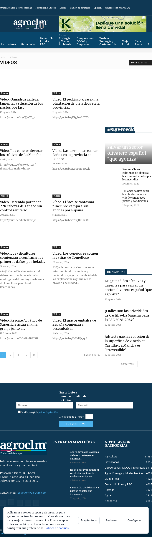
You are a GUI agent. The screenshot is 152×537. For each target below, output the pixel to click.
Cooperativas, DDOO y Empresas (85, 41)
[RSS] (137, 13)
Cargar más (127, 363)
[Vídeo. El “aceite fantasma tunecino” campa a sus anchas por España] (76, 188)
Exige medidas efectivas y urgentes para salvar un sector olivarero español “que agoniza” (126, 144)
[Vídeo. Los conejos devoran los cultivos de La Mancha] (23, 137)
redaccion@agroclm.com (32, 492)
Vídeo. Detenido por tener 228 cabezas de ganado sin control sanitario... (21, 206)
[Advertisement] (128, 100)
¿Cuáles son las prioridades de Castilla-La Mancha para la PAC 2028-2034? (127, 315)
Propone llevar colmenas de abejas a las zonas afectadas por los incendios (136, 174)
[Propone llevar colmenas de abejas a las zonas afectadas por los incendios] (112, 173)
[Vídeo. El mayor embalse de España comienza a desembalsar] (76, 306)
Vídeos (4, 93)
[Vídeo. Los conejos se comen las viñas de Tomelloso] (76, 239)
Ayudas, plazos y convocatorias (16, 7)
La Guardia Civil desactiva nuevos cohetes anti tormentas (84, 491)
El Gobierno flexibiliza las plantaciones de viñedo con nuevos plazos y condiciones (135, 196)
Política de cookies (56, 528)
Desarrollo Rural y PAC (47, 41)
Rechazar (112, 520)
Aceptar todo (89, 520)
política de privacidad (48, 412)
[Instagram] (131, 13)
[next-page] (42, 355)
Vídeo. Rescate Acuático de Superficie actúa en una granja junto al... (21, 324)
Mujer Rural (126, 43)
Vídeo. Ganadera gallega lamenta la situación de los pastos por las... (21, 103)
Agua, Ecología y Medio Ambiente (65, 40)
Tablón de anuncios (80, 7)
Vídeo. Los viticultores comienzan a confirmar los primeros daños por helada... (22, 257)
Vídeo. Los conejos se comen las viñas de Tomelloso (75, 255)
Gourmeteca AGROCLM (117, 7)
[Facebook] (125, 13)
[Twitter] (143, 13)
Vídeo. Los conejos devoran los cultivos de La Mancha (21, 153)
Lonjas (63, 7)
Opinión (98, 7)
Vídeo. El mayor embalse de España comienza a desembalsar (74, 324)
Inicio (3, 57)
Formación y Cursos (45, 7)
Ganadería (28, 44)
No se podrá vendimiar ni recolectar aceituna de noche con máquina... (84, 473)
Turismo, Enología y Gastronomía (108, 41)
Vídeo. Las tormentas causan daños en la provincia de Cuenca (75, 155)
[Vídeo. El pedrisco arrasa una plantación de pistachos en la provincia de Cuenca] (76, 85)
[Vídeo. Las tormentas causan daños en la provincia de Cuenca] (76, 137)
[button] (147, 36)
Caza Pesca (138, 43)
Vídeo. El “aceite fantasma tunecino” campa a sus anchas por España (73, 206)
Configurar (134, 520)
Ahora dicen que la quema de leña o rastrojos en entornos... (84, 455)
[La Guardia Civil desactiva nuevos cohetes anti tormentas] (59, 491)
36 (34, 355)
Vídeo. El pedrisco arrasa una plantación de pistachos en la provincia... (76, 103)
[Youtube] (149, 13)
